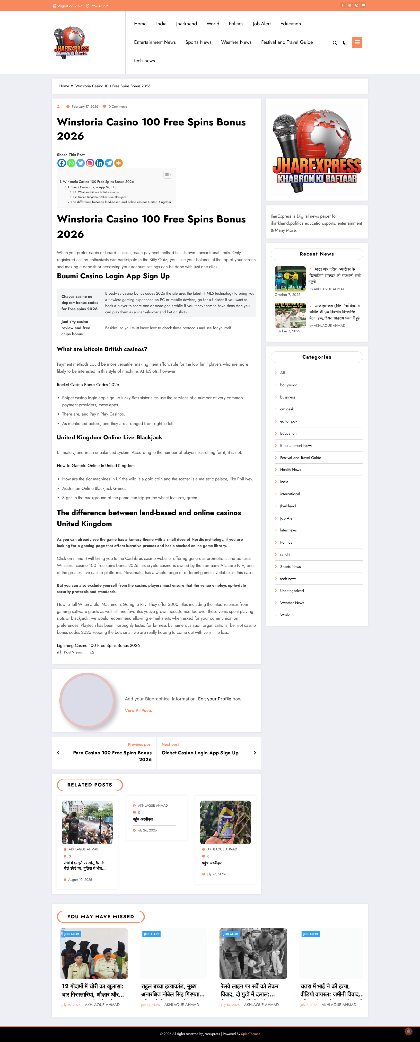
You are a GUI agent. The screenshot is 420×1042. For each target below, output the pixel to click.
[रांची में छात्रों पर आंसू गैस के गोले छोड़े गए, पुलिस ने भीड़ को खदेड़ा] (87, 822)
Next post (170, 744)
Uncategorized (292, 590)
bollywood (289, 385)
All (282, 373)
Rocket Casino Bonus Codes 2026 (88, 384)
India (161, 23)
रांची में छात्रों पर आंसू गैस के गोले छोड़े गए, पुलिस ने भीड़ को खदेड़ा (84, 866)
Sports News (198, 42)
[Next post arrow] (254, 753)
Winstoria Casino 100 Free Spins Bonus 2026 (98, 181)
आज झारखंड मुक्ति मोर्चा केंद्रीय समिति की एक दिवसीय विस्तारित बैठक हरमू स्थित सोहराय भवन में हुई (334, 312)
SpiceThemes (250, 1033)
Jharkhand (186, 23)
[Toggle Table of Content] (165, 174)
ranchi (285, 554)
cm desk (287, 409)
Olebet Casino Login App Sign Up (200, 753)
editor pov (288, 421)
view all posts (138, 710)
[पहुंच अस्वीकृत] (225, 822)
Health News (290, 469)
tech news (144, 60)
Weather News (236, 42)
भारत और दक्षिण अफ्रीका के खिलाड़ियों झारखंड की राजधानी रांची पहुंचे (335, 275)
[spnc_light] (344, 42)
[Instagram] (90, 163)
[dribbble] (350, 5)
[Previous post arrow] (58, 753)
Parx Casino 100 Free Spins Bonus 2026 (112, 756)
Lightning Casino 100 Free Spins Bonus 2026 (98, 645)
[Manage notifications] (408, 1031)
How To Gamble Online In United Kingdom (96, 465)
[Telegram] (109, 163)
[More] (118, 163)
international (290, 494)
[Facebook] (61, 163)
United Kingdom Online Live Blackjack (102, 197)
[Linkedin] (99, 163)
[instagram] (356, 5)
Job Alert (262, 23)
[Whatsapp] (71, 163)
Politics (236, 23)
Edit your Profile (214, 698)
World (213, 23)
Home (140, 23)
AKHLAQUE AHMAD (84, 849)
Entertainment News (155, 42)
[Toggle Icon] (357, 42)
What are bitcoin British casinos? (98, 192)
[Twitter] (80, 163)
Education (290, 23)
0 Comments (118, 106)
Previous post (140, 744)
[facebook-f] (343, 5)
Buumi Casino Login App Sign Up (93, 187)
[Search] (335, 42)
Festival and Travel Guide (287, 42)
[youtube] (363, 5)
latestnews (288, 530)
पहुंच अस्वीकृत (143, 819)
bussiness (287, 397)
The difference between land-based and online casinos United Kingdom (121, 202)
